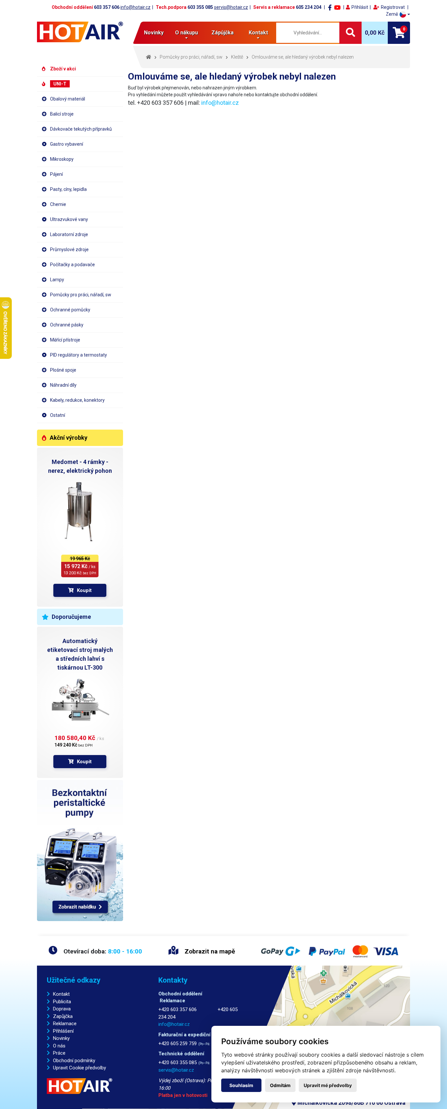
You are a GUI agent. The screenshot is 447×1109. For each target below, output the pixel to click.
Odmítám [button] (280, 1085)
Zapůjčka (63, 1016)
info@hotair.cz (135, 7)
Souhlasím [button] (241, 1085)
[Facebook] (330, 7)
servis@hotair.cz (231, 7)
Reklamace (65, 1023)
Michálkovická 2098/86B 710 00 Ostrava (350, 1102)
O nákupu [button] (186, 32)
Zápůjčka (222, 32)
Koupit (84, 590)
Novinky (154, 32)
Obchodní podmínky (74, 1060)
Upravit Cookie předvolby (79, 1068)
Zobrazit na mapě (209, 951)
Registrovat (393, 7)
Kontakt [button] (258, 32)
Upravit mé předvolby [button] (328, 1085)
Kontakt (61, 994)
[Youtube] (337, 7)
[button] (398, 14)
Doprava (62, 1009)
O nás (59, 1046)
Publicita (62, 1002)
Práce (59, 1053)
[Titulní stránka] (80, 32)
